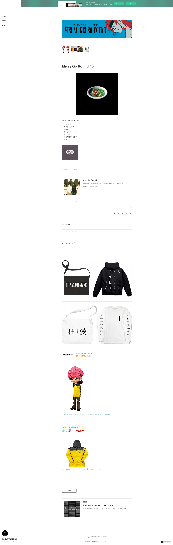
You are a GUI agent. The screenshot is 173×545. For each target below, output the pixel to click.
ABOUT (4, 21)
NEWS (4, 25)
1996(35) (74, 201)
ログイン (131, 3)
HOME (4, 16)
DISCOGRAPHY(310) (67, 201)
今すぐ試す (119, 3)
